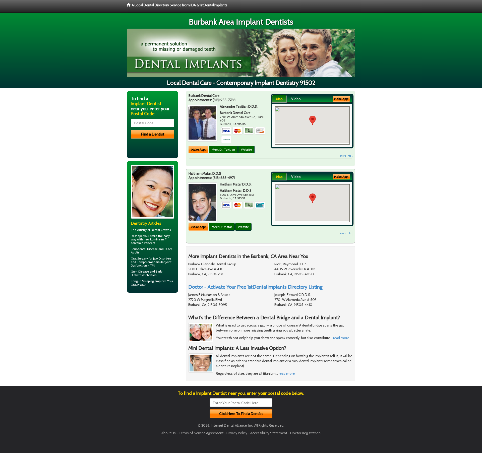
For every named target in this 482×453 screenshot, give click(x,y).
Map (279, 99)
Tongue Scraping (142, 281)
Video (296, 99)
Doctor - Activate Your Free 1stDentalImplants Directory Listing (255, 287)
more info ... (346, 155)
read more (341, 338)
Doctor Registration (305, 433)
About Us (168, 433)
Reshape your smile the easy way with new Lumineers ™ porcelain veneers (150, 239)
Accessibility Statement (268, 433)
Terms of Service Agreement (201, 433)
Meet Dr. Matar (222, 227)
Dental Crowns (161, 230)
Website (246, 149)
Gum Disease (140, 271)
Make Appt (198, 149)
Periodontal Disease (144, 249)
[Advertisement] (152, 335)
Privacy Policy (236, 433)
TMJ (152, 265)
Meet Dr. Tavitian (223, 149)
